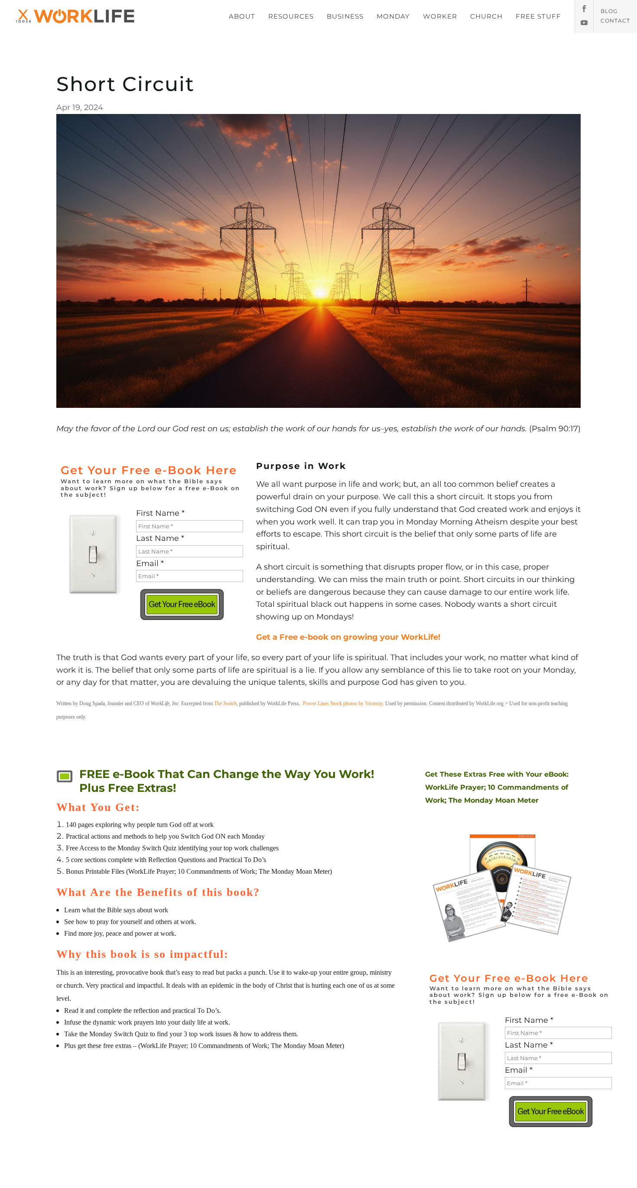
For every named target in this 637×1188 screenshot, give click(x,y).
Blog (609, 11)
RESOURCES (291, 16)
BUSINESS (345, 16)
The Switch (225, 703)
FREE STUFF (538, 16)
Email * (150, 563)
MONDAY (393, 16)
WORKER (440, 16)
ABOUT (242, 16)
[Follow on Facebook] (584, 9)
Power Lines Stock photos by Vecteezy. (343, 703)
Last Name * (160, 538)
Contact (615, 21)
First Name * (160, 513)
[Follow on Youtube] (584, 22)
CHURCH (486, 16)
